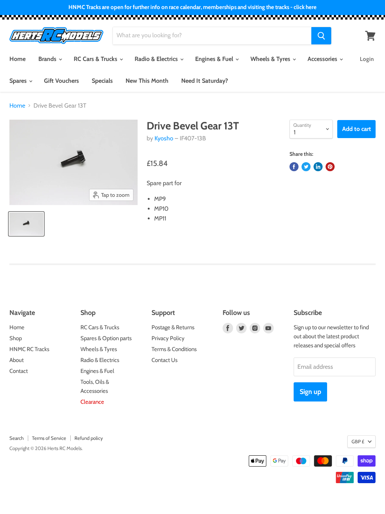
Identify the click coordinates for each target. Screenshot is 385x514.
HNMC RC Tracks (29, 349)
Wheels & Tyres (271, 58)
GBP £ (358, 441)
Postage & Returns (173, 327)
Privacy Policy (168, 338)
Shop (15, 338)
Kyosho (164, 138)
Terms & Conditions (174, 349)
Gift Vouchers (61, 80)
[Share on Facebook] (294, 166)
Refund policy (88, 438)
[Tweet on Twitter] (306, 166)
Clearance (92, 401)
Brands (48, 58)
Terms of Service (49, 438)
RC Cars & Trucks (96, 58)
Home (17, 58)
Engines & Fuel (215, 58)
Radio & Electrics (157, 58)
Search (16, 438)
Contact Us (164, 360)
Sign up (310, 392)
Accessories (323, 58)
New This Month (147, 80)
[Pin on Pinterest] (330, 166)
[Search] (321, 35)
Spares (18, 80)
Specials (102, 80)
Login (367, 59)
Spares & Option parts (106, 338)
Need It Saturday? (204, 80)
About (16, 360)
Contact (18, 371)
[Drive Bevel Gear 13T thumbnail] (26, 224)
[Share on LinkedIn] (318, 166)
